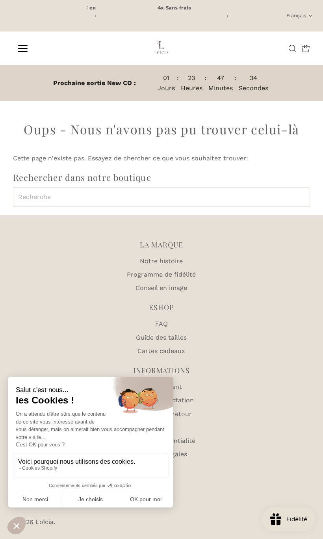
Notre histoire (161, 261)
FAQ (161, 323)
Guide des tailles (161, 337)
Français (296, 16)
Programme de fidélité (161, 274)
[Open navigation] (48, 48)
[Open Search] (292, 48)
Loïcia (44, 522)
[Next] (227, 16)
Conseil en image (161, 288)
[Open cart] (306, 48)
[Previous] (96, 16)
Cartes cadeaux (161, 351)
